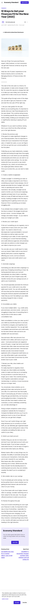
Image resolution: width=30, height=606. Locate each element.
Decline (25, 602)
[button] (2, 2)
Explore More (25, 2)
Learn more (5, 599)
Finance (3, 8)
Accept (17, 602)
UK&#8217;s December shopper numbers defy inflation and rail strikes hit (23, 555)
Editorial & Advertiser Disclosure (14, 32)
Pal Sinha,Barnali (10, 22)
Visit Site (15, 542)
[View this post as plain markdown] (25, 22)
